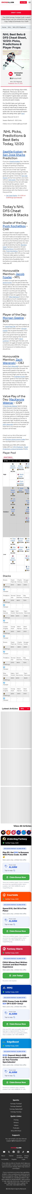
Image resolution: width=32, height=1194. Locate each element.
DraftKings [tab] (8, 457)
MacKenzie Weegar (10, 406)
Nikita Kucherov (8, 249)
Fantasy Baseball (16, 1106)
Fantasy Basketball (16, 1109)
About (3, 1156)
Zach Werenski (12, 361)
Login (23, 1159)
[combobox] (24, 708)
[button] (29, 2)
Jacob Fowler (7, 282)
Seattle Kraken (13, 151)
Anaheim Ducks (19, 376)
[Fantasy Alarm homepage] (7, 2)
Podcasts (16, 1128)
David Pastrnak (10, 326)
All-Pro (23, 2)
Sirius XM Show (16, 1131)
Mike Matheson (14, 297)
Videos (16, 1125)
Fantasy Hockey (16, 1112)
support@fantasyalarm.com (16, 1141)
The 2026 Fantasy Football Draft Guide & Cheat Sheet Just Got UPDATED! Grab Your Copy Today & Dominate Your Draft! (16, 19)
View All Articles (22, 826)
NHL (9, 27)
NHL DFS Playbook (19, 27)
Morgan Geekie (13, 318)
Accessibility (5, 1159)
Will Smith (12, 180)
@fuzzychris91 (16, 78)
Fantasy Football (16, 1103)
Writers (16, 1122)
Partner (11, 1156)
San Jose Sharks (14, 155)
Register (14, 1159)
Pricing (16, 1120)
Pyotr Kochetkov (14, 226)
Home (4, 27)
